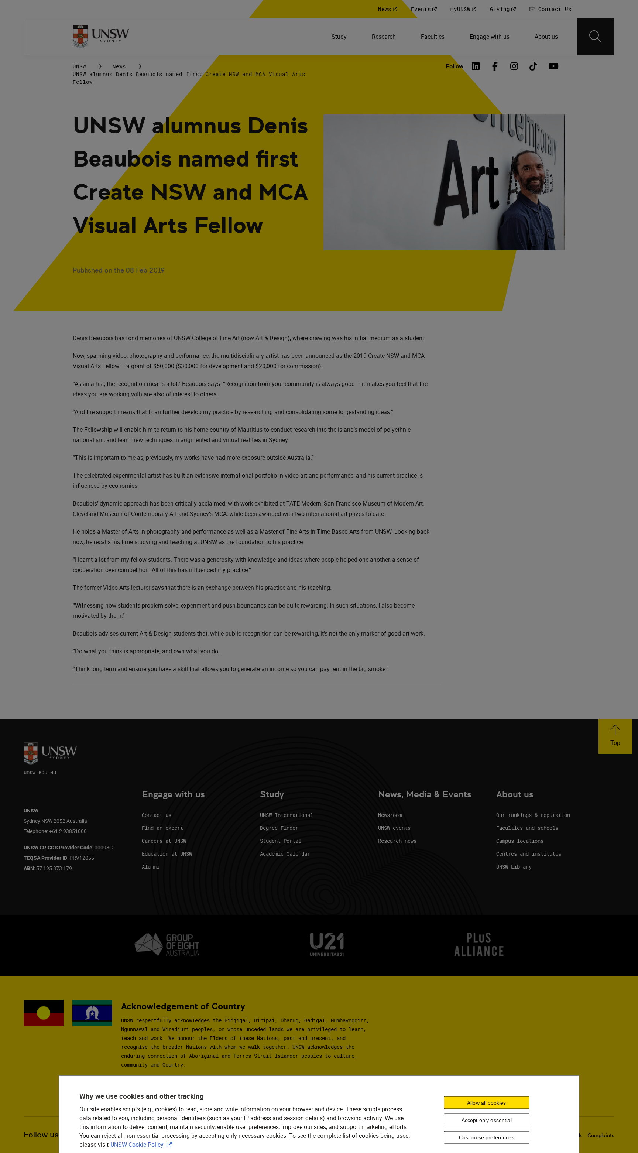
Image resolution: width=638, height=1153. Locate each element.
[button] (615, 736)
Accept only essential (487, 1120)
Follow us (41, 1134)
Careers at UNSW (164, 840)
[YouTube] (552, 66)
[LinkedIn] (476, 66)
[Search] (595, 36)
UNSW (79, 66)
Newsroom (390, 814)
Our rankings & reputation (533, 814)
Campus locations (519, 840)
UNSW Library (514, 866)
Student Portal (280, 840)
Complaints (600, 1135)
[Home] (101, 36)
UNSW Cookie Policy (142, 1144)
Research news (397, 840)
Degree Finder (279, 827)
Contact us (156, 814)
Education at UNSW (167, 853)
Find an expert (162, 827)
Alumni (151, 866)
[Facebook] (495, 66)
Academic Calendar (285, 853)
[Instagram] (514, 66)
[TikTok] (533, 66)
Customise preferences (486, 1137)
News (119, 66)
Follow (454, 66)
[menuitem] (340, 36)
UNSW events (394, 827)
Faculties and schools (527, 827)
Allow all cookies (486, 1103)
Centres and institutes (528, 853)
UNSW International (286, 814)
